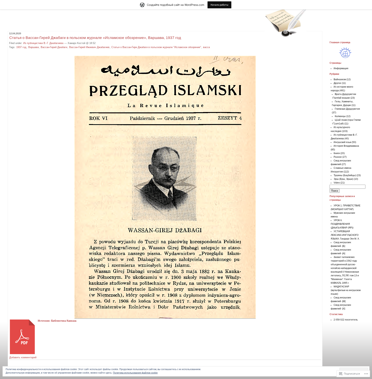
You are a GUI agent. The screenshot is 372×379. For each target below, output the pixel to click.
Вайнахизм (340, 79)
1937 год (21, 47)
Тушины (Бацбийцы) (345, 175)
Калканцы (340, 116)
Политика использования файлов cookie (135, 372)
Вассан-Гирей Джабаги (54, 47)
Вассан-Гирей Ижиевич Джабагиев (89, 47)
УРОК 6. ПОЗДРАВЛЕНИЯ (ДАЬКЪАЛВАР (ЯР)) (342, 224)
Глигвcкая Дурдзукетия (347, 109)
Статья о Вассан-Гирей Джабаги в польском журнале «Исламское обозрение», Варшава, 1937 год (95, 38)
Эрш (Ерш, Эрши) (343, 179)
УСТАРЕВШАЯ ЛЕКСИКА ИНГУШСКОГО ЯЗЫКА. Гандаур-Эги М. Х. (345, 235)
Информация (341, 68)
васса (206, 47)
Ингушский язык (342, 142)
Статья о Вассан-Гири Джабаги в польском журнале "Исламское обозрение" (156, 47)
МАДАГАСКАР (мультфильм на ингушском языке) (346, 290)
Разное (338, 157)
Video (337, 183)
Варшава (33, 47)
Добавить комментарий (22, 357)
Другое (337, 83)
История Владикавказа (346, 146)
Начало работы (219, 4)
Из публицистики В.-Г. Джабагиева (43, 43)
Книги (337, 153)
